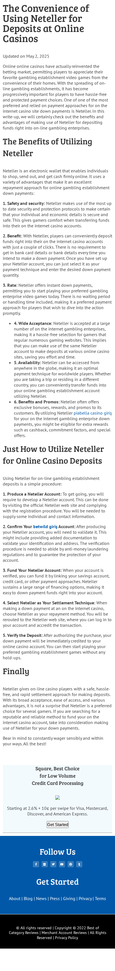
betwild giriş (45, 526)
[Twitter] (53, 864)
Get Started (57, 824)
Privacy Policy (66, 937)
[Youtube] (62, 864)
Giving (69, 898)
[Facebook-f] (36, 864)
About (14, 898)
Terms (100, 898)
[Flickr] (45, 864)
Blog (28, 898)
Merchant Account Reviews (64, 932)
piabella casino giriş (93, 413)
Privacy (85, 898)
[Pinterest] (71, 864)
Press (55, 898)
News (41, 898)
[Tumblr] (79, 864)
